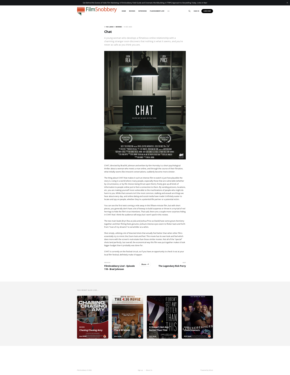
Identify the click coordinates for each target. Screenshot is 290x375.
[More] (168, 11)
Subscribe (207, 11)
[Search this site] (189, 11)
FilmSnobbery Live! (157, 11)
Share (143, 264)
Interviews (142, 11)
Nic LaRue (110, 27)
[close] (287, 3)
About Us (149, 370)
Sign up (140, 370)
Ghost (211, 370)
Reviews (132, 11)
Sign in (196, 11)
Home (124, 11)
